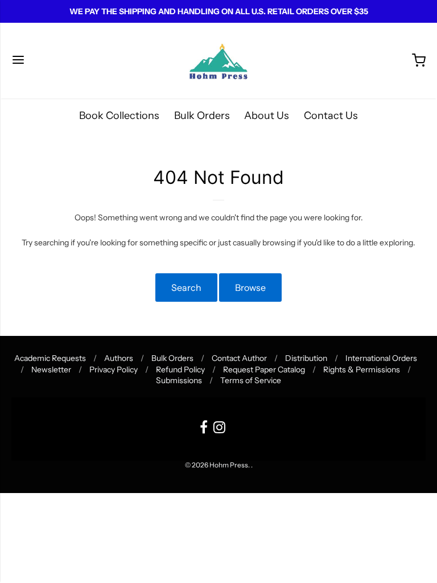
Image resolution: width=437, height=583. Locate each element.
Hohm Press (228, 465)
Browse (250, 287)
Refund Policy (180, 369)
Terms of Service (250, 380)
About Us (266, 115)
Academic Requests (50, 358)
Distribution (306, 358)
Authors (118, 358)
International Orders (381, 358)
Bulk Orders (202, 115)
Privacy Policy (113, 369)
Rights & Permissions (361, 369)
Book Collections (119, 115)
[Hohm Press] (218, 60)
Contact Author (239, 358)
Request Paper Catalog (264, 369)
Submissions (179, 380)
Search (186, 287)
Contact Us (331, 115)
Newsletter (51, 369)
